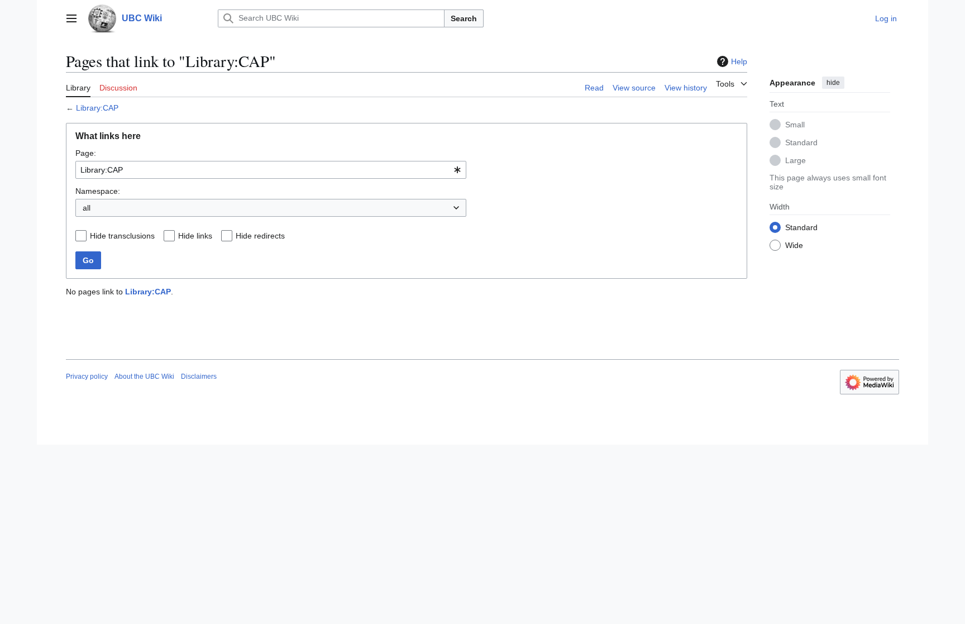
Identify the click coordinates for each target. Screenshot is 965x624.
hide (833, 83)
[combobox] (270, 170)
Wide (794, 245)
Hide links (195, 235)
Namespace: (97, 191)
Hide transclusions (122, 235)
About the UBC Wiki (144, 376)
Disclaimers (199, 376)
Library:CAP (97, 107)
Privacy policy (87, 376)
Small (795, 124)
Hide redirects (260, 235)
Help (739, 61)
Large (795, 160)
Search (464, 18)
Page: (85, 153)
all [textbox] (86, 207)
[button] (71, 18)
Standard (801, 142)
